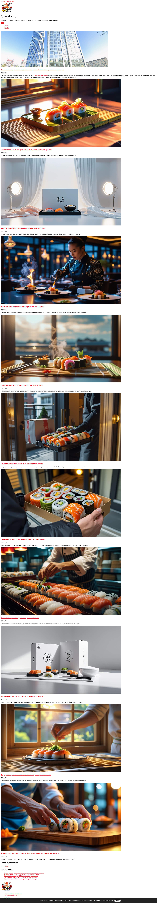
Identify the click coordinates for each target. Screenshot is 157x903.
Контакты (6, 28)
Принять (117, 900)
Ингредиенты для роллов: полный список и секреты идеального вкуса (26, 775)
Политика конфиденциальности (13, 893)
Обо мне (6, 27)
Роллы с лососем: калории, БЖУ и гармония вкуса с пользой (22, 307)
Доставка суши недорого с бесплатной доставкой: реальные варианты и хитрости (30, 853)
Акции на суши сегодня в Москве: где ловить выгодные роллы (23, 228)
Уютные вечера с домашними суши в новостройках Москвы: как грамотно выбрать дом (32, 70)
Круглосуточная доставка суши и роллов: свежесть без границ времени (26, 150)
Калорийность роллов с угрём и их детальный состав (20, 618)
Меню (2, 23)
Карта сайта (7, 898)
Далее (7, 866)
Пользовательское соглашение (12, 895)
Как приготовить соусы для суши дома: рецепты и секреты (22, 696)
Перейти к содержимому (7, 1)
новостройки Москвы (41, 75)
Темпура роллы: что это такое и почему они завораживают (22, 385)
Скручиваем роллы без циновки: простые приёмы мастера (22, 463)
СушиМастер (8, 16)
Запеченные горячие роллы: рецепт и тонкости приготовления (23, 539)
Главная (6, 25)
